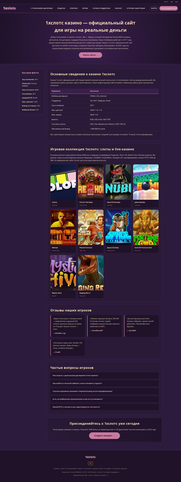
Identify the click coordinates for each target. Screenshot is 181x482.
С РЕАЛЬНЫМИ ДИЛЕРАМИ (42, 8)
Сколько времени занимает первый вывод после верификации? (82, 391)
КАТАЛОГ (118, 8)
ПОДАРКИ (61, 8)
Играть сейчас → (90, 55)
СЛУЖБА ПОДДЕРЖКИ (101, 8)
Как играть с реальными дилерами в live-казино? (75, 375)
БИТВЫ (85, 8)
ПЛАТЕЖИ (74, 8)
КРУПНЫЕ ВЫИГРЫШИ (136, 8)
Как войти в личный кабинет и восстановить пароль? (77, 383)
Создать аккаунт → (104, 435)
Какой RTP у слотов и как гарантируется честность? (76, 407)
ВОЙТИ (154, 8)
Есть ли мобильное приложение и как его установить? (78, 399)
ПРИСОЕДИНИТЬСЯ (168, 8)
